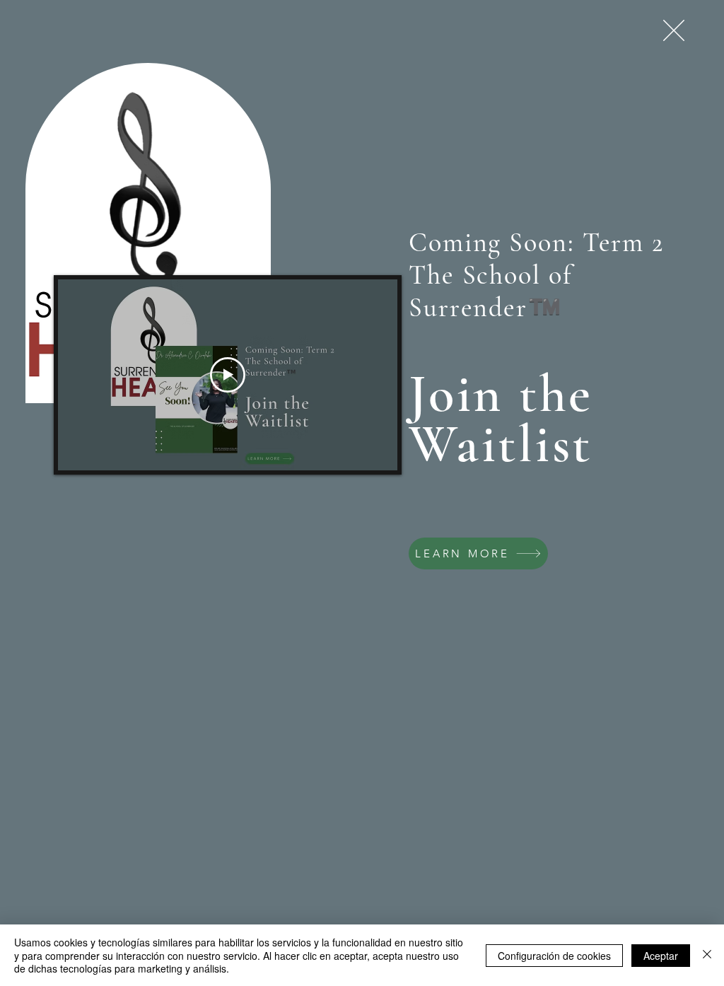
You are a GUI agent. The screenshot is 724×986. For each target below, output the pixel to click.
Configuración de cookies (554, 956)
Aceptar (660, 956)
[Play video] (227, 375)
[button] (673, 30)
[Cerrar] (707, 955)
